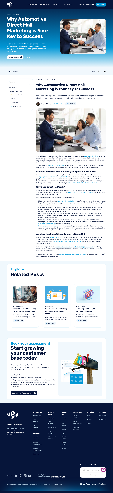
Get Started (102, 415)
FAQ (63, 433)
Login (80, 4)
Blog (88, 415)
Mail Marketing (37, 415)
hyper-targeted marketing (66, 201)
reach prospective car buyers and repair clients (52, 177)
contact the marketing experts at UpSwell (73, 254)
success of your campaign (47, 224)
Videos (89, 423)
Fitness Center (52, 427)
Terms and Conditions (35, 484)
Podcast (89, 419)
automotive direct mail (91, 156)
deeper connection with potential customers (82, 183)
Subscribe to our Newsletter (89, 465)
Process (64, 429)
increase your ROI (56, 237)
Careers (64, 448)
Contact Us (102, 419)
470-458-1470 (88, 4)
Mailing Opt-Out (57, 484)
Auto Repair (51, 418)
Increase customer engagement (48, 226)
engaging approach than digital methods (67, 241)
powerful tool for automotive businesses (80, 192)
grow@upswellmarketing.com (15, 432)
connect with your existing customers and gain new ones (74, 247)
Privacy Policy (47, 484)
